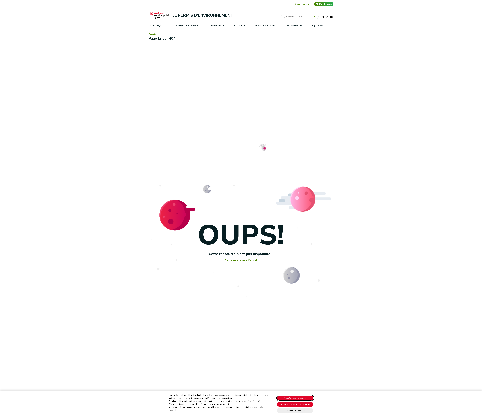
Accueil (152, 34)
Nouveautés (217, 25)
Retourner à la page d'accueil (241, 260)
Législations (317, 25)
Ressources (293, 25)
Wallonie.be (303, 4)
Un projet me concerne (186, 25)
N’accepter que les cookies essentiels (295, 404)
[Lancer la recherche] (316, 17)
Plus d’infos (239, 25)
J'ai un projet (155, 25)
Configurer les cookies (295, 410)
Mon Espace (325, 4)
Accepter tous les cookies (295, 398)
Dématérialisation (265, 25)
